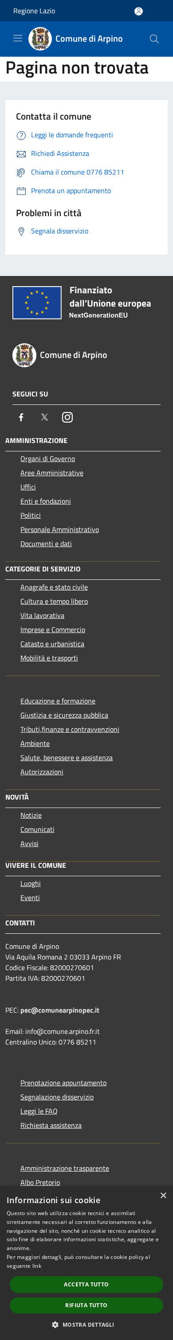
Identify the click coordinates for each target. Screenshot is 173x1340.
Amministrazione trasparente (64, 1168)
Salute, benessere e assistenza (66, 757)
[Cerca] (154, 39)
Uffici (28, 487)
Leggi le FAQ (39, 1111)
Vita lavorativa (42, 615)
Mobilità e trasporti (49, 658)
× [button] (163, 1195)
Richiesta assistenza (51, 1125)
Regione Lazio (34, 10)
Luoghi (30, 883)
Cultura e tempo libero (54, 601)
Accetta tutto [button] (86, 1284)
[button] (86, 1324)
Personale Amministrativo (59, 529)
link (36, 1266)
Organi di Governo (47, 458)
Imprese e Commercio (52, 629)
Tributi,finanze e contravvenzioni (69, 729)
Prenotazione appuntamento (63, 1082)
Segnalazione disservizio (57, 1096)
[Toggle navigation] (17, 38)
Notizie (31, 815)
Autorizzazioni (41, 771)
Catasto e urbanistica (52, 643)
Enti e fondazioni (45, 501)
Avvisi (29, 843)
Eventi (30, 897)
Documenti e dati (46, 543)
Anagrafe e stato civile (54, 587)
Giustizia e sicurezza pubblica (64, 715)
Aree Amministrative (51, 472)
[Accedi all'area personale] (138, 11)
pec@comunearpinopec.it (59, 1010)
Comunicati (37, 829)
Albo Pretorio (40, 1182)
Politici (30, 515)
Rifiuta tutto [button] (86, 1305)
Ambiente (35, 743)
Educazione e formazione (57, 700)
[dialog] (86, 1263)
